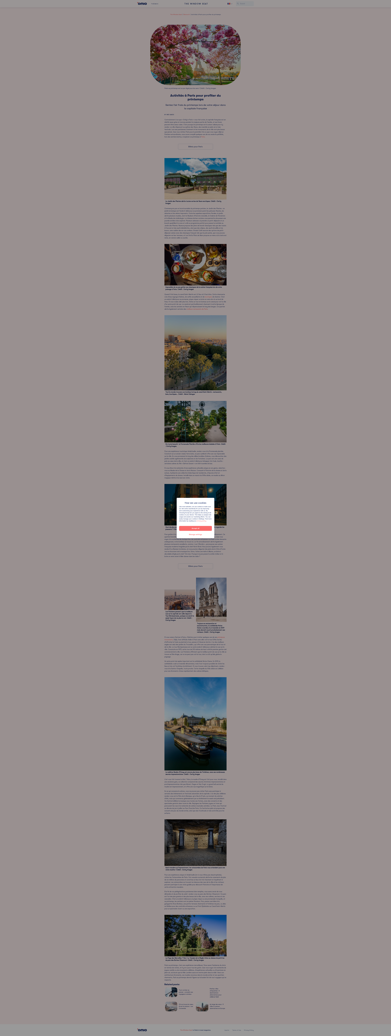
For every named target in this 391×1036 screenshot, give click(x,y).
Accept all (195, 528)
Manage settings (195, 534)
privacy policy (201, 521)
